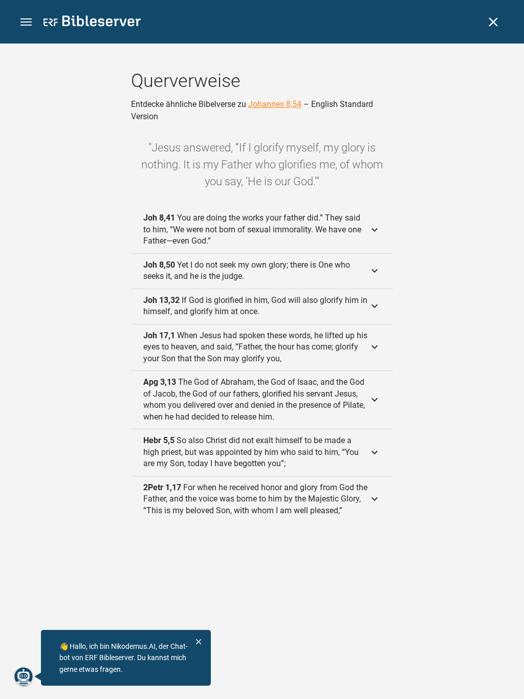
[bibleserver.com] (92, 23)
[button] (26, 22)
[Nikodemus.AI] (23, 676)
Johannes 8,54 (274, 104)
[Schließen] (493, 22)
